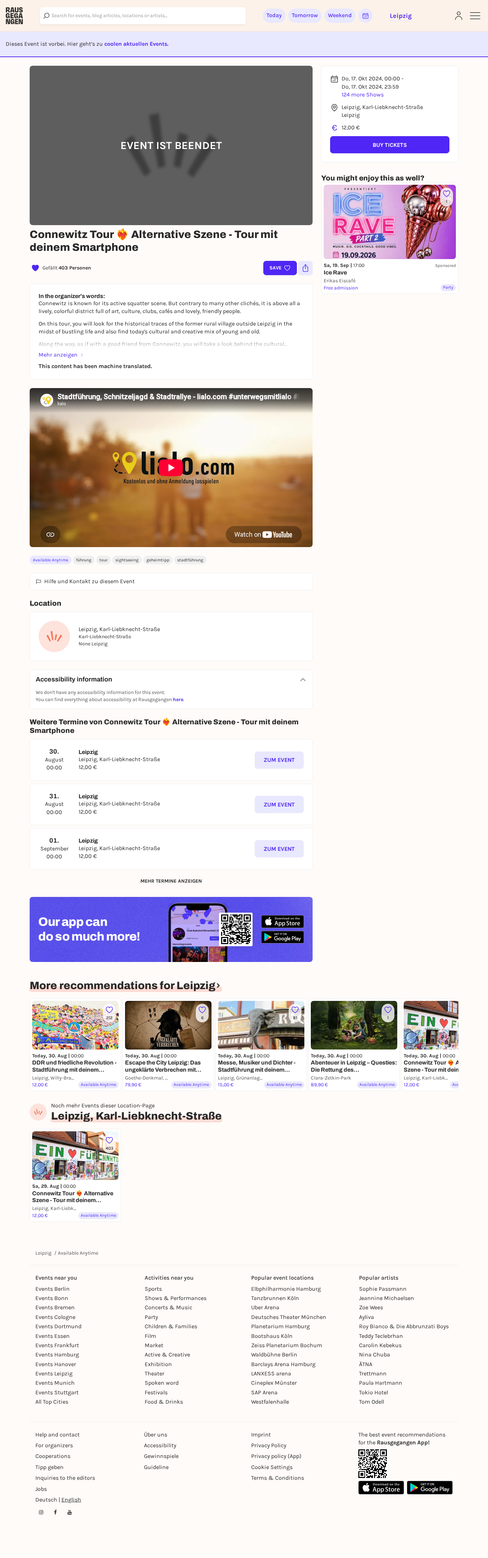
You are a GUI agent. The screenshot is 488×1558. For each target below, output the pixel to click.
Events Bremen (55, 1307)
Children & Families (171, 1326)
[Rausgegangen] (14, 15)
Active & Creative (167, 1354)
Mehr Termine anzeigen (171, 881)
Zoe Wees (371, 1307)
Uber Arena (265, 1307)
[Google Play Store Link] (430, 1487)
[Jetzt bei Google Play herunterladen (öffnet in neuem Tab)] (282, 937)
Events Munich (55, 1382)
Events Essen (52, 1336)
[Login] (458, 15)
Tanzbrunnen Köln (275, 1298)
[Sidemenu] (475, 16)
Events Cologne (55, 1317)
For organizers (54, 1445)
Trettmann (373, 1373)
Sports (153, 1288)
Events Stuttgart (57, 1392)
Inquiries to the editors (65, 1477)
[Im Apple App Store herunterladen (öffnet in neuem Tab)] (282, 921)
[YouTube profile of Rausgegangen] (69, 1512)
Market (154, 1345)
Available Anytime (50, 559)
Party (151, 1317)
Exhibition (158, 1364)
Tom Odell (371, 1401)
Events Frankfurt (57, 1345)
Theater (154, 1373)
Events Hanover (55, 1364)
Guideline (156, 1467)
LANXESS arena (271, 1373)
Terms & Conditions (277, 1477)
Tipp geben (49, 1467)
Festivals (156, 1392)
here (178, 699)
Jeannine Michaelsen (386, 1298)
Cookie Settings (272, 1467)
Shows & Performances (175, 1298)
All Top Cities (51, 1401)
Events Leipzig (54, 1373)
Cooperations (52, 1456)
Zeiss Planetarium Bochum (286, 1345)
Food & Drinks (164, 1401)
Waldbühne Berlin (274, 1354)
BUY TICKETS (390, 145)
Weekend (340, 15)
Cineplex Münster (274, 1382)
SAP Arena (264, 1392)
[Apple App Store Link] (381, 1487)
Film (150, 1336)
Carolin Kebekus (380, 1345)
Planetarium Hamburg (280, 1326)
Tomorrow (305, 15)
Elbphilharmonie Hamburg (286, 1288)
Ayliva (366, 1317)
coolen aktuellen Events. (136, 43)
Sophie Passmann (383, 1288)
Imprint (261, 1434)
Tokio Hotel (373, 1392)
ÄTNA (365, 1364)
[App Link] (372, 1463)
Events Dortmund (58, 1326)
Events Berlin (52, 1288)
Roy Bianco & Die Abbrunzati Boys (404, 1326)
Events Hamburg (57, 1354)
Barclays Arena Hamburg (283, 1364)
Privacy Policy (268, 1445)
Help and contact (57, 1434)
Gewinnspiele (161, 1456)
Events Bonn (51, 1298)
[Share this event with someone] (305, 268)
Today (274, 15)
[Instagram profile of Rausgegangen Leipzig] (41, 1512)
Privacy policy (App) (276, 1456)
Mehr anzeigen (58, 354)
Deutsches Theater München (288, 1317)
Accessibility (160, 1445)
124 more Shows (363, 94)
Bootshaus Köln (272, 1336)
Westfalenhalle (270, 1401)
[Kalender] (365, 16)
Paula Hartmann (380, 1382)
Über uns (155, 1434)
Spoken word (162, 1382)
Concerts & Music (168, 1307)
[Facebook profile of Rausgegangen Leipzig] (55, 1512)
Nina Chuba (374, 1354)
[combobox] (143, 15)
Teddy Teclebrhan (381, 1336)
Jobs (41, 1488)
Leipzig (43, 1253)
